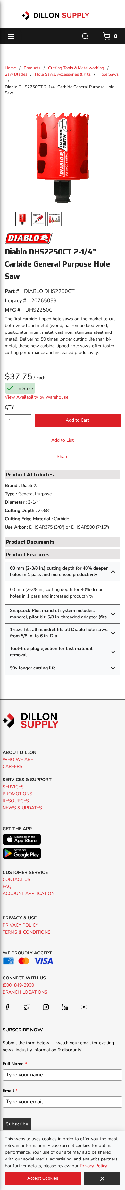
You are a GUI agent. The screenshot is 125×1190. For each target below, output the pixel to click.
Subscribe (17, 1124)
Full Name (15, 1064)
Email (10, 1091)
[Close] (102, 1178)
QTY (9, 407)
